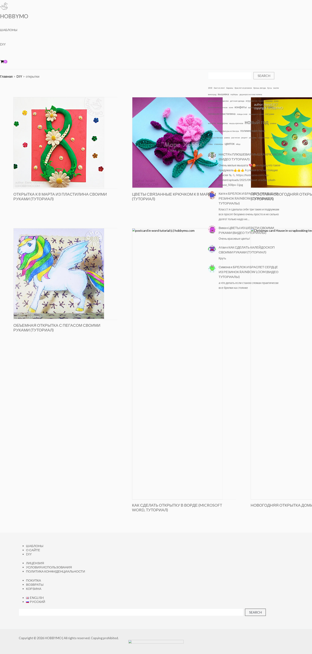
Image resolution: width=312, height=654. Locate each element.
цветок (230, 144)
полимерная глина (252, 130)
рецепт (244, 137)
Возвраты (35, 584)
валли (276, 88)
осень (210, 131)
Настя (224, 154)
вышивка (223, 94)
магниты (212, 123)
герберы (234, 94)
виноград (212, 94)
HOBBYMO (14, 16)
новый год (256, 122)
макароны (222, 123)
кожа (276, 101)
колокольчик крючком (218, 107)
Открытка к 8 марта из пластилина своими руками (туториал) (60, 196)
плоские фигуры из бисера (227, 131)
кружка (261, 107)
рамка (227, 137)
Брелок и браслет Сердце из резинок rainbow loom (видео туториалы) (248, 198)
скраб (273, 137)
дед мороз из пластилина (250, 94)
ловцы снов (242, 114)
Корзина (33, 589)
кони (231, 107)
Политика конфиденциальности (55, 571)
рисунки (252, 137)
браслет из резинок (243, 88)
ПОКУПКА (33, 580)
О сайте (33, 550)
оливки (273, 123)
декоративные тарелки (218, 101)
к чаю (270, 107)
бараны (229, 88)
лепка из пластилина (221, 113)
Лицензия (35, 563)
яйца (238, 144)
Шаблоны (8, 30)
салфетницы (263, 137)
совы (210, 144)
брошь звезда (259, 88)
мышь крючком (236, 123)
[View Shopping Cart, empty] (4, 62)
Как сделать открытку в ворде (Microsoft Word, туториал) (177, 507)
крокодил (252, 107)
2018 (210, 88)
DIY (3, 44)
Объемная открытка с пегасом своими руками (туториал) (56, 327)
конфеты (241, 107)
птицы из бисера (215, 137)
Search (264, 76)
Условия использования (49, 567)
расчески (235, 137)
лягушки (269, 114)
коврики (269, 101)
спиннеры (218, 144)
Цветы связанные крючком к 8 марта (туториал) (172, 196)
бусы (269, 88)
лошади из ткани (256, 114)
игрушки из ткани (255, 100)
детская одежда (237, 101)
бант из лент (219, 88)
